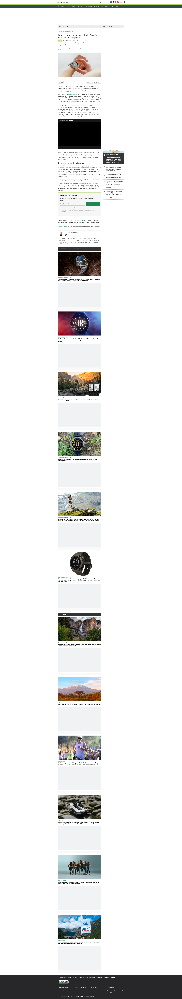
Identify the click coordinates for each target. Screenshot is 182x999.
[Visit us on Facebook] (111, 2)
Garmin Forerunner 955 (72, 166)
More (117, 6)
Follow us (90, 82)
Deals (62, 6)
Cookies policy (110, 987)
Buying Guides (105, 6)
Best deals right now (72, 26)
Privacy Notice (66, 209)
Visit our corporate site (109, 977)
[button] (122, 2)
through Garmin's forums (77, 220)
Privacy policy (94, 987)
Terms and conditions (64, 987)
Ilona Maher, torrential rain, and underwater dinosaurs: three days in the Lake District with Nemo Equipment (114, 168)
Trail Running (88, 6)
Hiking (73, 6)
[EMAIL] (66, 235)
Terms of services (78, 207)
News (68, 6)
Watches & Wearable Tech (67, 31)
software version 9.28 (71, 94)
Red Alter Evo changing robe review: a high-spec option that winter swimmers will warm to (114, 176)
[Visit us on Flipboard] (118, 2)
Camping (79, 6)
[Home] (58, 6)
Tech (112, 6)
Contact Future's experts (80, 987)
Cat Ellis (66, 40)
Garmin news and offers (87, 26)
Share (62, 82)
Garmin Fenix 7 (62, 171)
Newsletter (98, 82)
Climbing (96, 6)
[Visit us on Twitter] (113, 2)
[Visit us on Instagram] (115, 2)
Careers (76, 990)
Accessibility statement (64, 990)
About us (93, 990)
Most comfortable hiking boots (104, 26)
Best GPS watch (63, 226)
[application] (79, 134)
